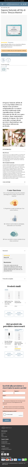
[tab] (14, 149)
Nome (4, 391)
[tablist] (14, 149)
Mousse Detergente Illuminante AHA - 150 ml (19, 343)
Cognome (16, 391)
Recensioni (5, 250)
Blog (2, 435)
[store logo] (13, 5)
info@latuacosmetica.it (6, 449)
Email (4, 395)
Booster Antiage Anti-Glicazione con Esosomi (8, 343)
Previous (2, 302)
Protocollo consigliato (8, 278)
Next (25, 302)
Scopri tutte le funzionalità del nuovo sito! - (14, 0)
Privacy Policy (4, 441)
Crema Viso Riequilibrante (18, 302)
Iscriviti (7, 420)
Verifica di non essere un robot (10, 411)
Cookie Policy (4, 442)
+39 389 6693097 (5, 448)
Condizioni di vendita (5, 443)
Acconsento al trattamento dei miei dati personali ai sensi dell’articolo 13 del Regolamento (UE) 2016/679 (14, 402)
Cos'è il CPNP (4, 436)
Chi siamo (3, 433)
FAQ (2, 434)
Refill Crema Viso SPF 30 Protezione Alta (9, 303)
